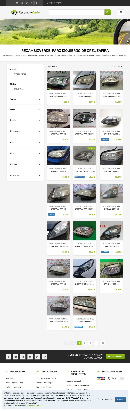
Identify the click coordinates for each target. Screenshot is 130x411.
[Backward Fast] (67, 343)
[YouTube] (17, 3)
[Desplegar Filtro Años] (39, 142)
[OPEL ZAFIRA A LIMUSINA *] (84, 80)
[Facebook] (12, 3)
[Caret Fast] (73, 343)
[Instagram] (32, 3)
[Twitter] (27, 3)
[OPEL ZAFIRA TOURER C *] (84, 268)
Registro (59, 3)
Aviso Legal (10, 378)
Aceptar (120, 399)
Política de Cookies (13, 387)
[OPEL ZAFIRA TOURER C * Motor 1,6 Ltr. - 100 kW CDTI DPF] (111, 118)
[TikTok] (36, 3)
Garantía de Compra (44, 387)
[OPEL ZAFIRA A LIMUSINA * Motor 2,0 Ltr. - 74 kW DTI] (111, 80)
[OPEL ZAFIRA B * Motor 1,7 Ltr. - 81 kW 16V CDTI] (111, 193)
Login (51, 3)
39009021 (105, 139)
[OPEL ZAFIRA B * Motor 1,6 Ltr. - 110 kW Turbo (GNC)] (111, 231)
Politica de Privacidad (14, 383)
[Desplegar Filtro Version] (39, 99)
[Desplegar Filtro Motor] (39, 109)
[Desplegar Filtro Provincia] (39, 175)
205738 (51, 214)
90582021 (78, 327)
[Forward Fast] (103, 343)
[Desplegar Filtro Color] (39, 153)
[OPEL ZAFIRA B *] (58, 231)
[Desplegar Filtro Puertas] (39, 164)
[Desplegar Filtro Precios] (39, 120)
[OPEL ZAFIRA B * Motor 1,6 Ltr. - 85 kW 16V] (84, 156)
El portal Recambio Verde (46, 378)
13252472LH (79, 177)
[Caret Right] (96, 343)
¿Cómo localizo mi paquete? (78, 385)
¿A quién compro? (74, 381)
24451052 (105, 252)
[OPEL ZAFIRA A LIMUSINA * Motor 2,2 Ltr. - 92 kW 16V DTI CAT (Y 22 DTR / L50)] (84, 231)
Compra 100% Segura (44, 383)
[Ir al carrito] (121, 12)
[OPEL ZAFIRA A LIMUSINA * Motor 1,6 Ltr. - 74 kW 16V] (58, 80)
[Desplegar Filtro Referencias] (39, 131)
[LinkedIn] (22, 3)
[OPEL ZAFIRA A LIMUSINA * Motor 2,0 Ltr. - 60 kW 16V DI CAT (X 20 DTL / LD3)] (111, 156)
